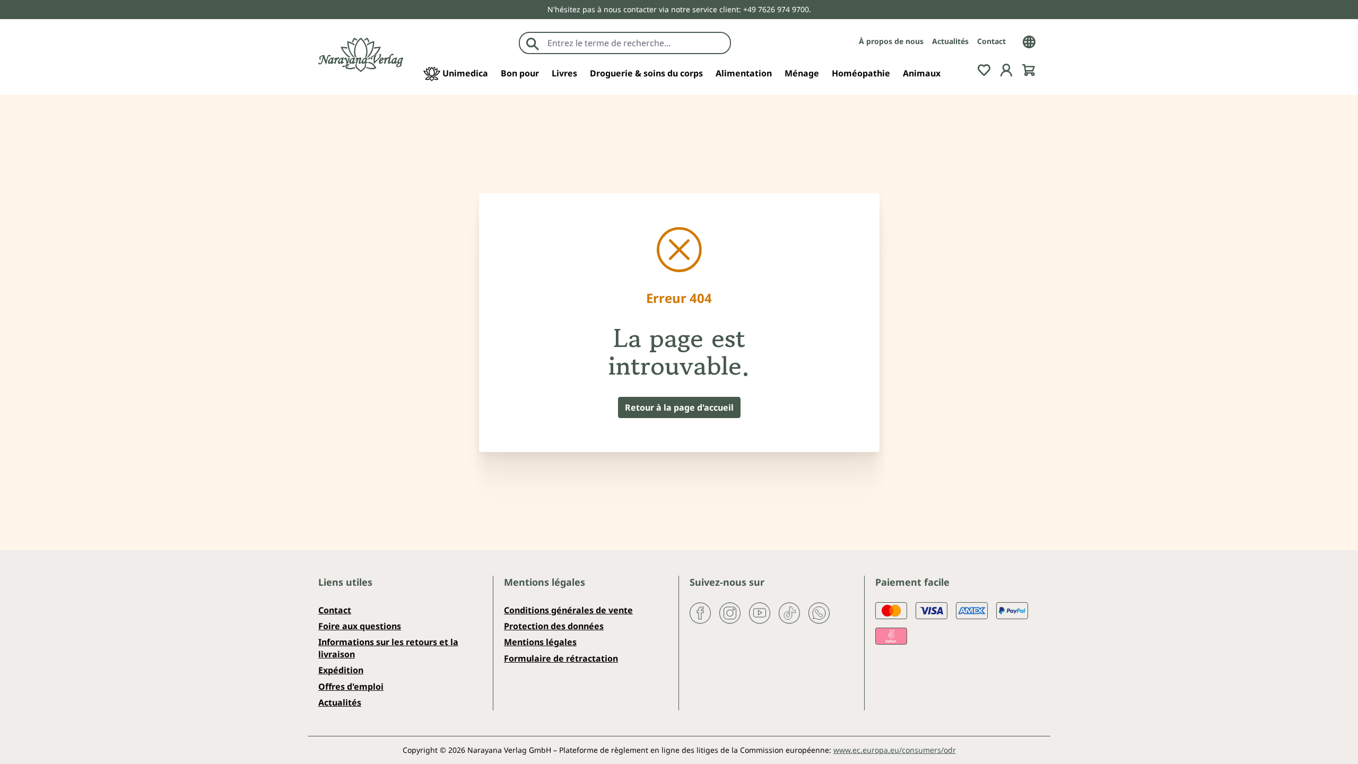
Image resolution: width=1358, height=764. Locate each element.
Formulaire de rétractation (561, 658)
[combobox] (636, 43)
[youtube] (759, 612)
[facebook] (700, 612)
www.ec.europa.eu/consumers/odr (894, 750)
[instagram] (730, 612)
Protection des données (554, 626)
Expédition (340, 670)
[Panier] (1028, 69)
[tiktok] (789, 612)
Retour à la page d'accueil (679, 407)
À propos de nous (891, 41)
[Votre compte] (1006, 69)
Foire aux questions (359, 626)
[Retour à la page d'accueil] (360, 55)
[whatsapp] (819, 612)
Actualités (950, 41)
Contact (991, 41)
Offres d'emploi (351, 686)
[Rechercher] (532, 43)
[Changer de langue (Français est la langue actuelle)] (1029, 41)
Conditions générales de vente (568, 610)
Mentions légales (540, 642)
